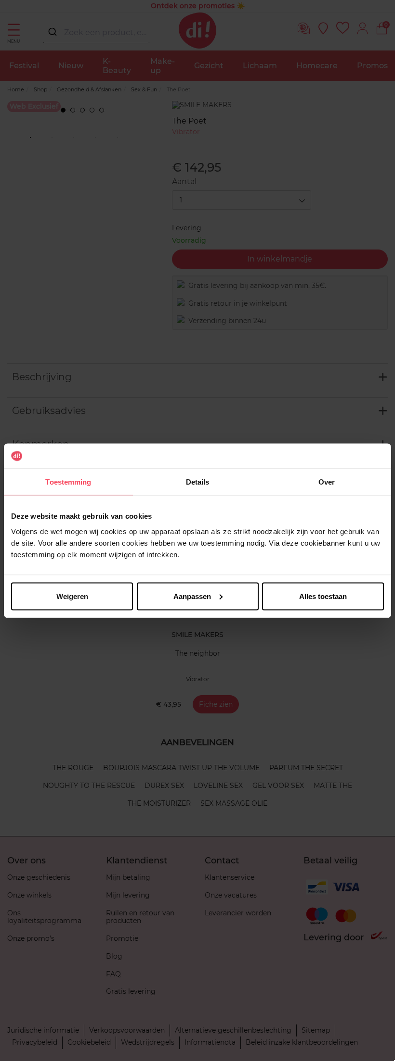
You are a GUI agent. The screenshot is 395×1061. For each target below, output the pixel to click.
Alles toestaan (323, 596)
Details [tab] (198, 482)
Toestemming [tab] (68, 482)
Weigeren (72, 596)
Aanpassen (192, 596)
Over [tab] (326, 482)
